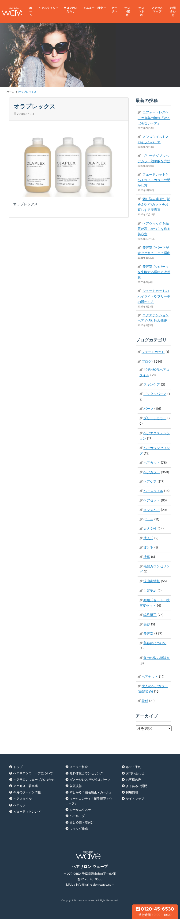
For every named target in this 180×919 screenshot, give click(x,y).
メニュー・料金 (93, 7)
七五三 (148, 519)
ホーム (30, 11)
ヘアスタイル (47, 7)
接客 (146, 557)
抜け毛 (148, 547)
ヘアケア (150, 481)
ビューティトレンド (27, 811)
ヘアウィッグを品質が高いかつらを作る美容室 (154, 228)
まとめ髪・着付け (82, 822)
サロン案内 (127, 11)
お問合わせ (173, 11)
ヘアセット (151, 500)
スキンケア (151, 384)
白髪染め (150, 591)
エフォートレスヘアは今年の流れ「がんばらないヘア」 (154, 117)
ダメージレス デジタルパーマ (90, 779)
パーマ (148, 409)
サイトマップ (135, 798)
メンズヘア (151, 510)
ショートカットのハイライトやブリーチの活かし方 (154, 296)
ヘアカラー (151, 472)
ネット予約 (133, 767)
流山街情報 (151, 581)
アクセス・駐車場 (25, 786)
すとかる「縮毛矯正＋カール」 (91, 792)
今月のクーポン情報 (27, 792)
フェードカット (153, 352)
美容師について (154, 643)
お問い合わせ (135, 773)
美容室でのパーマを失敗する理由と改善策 (154, 272)
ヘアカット (151, 463)
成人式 (148, 538)
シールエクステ (80, 809)
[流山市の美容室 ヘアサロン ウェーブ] (11, 11)
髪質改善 (76, 786)
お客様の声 (133, 779)
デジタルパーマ (154, 394)
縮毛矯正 (150, 615)
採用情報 (132, 792)
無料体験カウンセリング (86, 773)
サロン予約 (141, 11)
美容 (146, 624)
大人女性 (150, 529)
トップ (17, 767)
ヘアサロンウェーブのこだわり (34, 779)
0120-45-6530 (156, 911)
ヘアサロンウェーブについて (33, 773)
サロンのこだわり (71, 9)
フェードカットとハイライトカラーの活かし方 (154, 180)
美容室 (148, 634)
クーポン (114, 9)
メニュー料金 (79, 767)
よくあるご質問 (136, 786)
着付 (145, 701)
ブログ (146, 361)
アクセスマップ (157, 9)
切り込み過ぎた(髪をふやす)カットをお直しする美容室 (154, 204)
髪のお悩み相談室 (156, 658)
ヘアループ (77, 816)
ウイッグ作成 (79, 828)
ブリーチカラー (154, 418)
